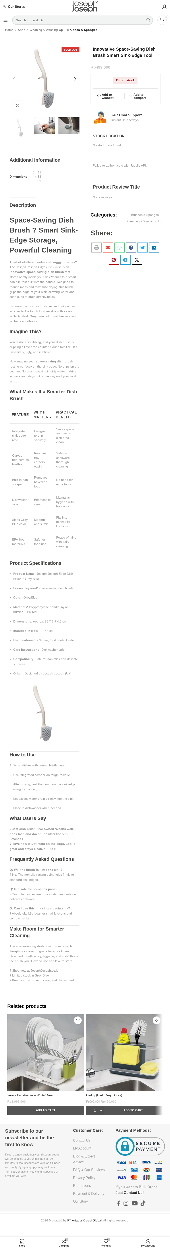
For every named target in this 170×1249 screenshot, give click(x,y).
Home (9, 30)
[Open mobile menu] (5, 20)
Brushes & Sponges (82, 30)
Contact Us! (134, 1193)
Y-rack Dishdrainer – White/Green (30, 1095)
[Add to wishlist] (78, 1020)
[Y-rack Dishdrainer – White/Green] (45, 1052)
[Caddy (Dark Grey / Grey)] (124, 1052)
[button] (14, 78)
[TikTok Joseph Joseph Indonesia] (143, 1203)
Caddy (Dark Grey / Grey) (104, 1095)
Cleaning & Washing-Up (46, 30)
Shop (21, 30)
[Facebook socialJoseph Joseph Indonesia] (119, 1203)
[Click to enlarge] (18, 106)
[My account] (164, 6)
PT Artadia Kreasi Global (84, 1220)
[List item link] (89, 1141)
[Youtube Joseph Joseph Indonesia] (134, 1203)
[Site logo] (85, 6)
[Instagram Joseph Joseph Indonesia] (126, 1203)
